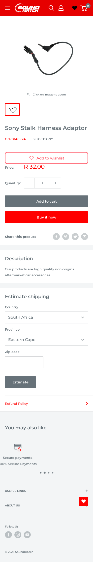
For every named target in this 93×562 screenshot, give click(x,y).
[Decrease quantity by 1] (29, 183)
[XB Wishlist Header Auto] (75, 8)
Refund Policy (16, 404)
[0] (84, 8)
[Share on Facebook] (56, 236)
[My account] (61, 8)
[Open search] (51, 8)
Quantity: (13, 183)
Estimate (20, 382)
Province (12, 329)
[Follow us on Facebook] (8, 534)
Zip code (12, 352)
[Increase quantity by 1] (55, 183)
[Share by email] (84, 236)
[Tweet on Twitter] (75, 236)
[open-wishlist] (83, 501)
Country (11, 307)
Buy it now (46, 217)
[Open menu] (7, 8)
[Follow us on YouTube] (27, 534)
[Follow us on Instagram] (17, 534)
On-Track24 (15, 139)
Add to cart (46, 201)
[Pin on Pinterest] (65, 236)
